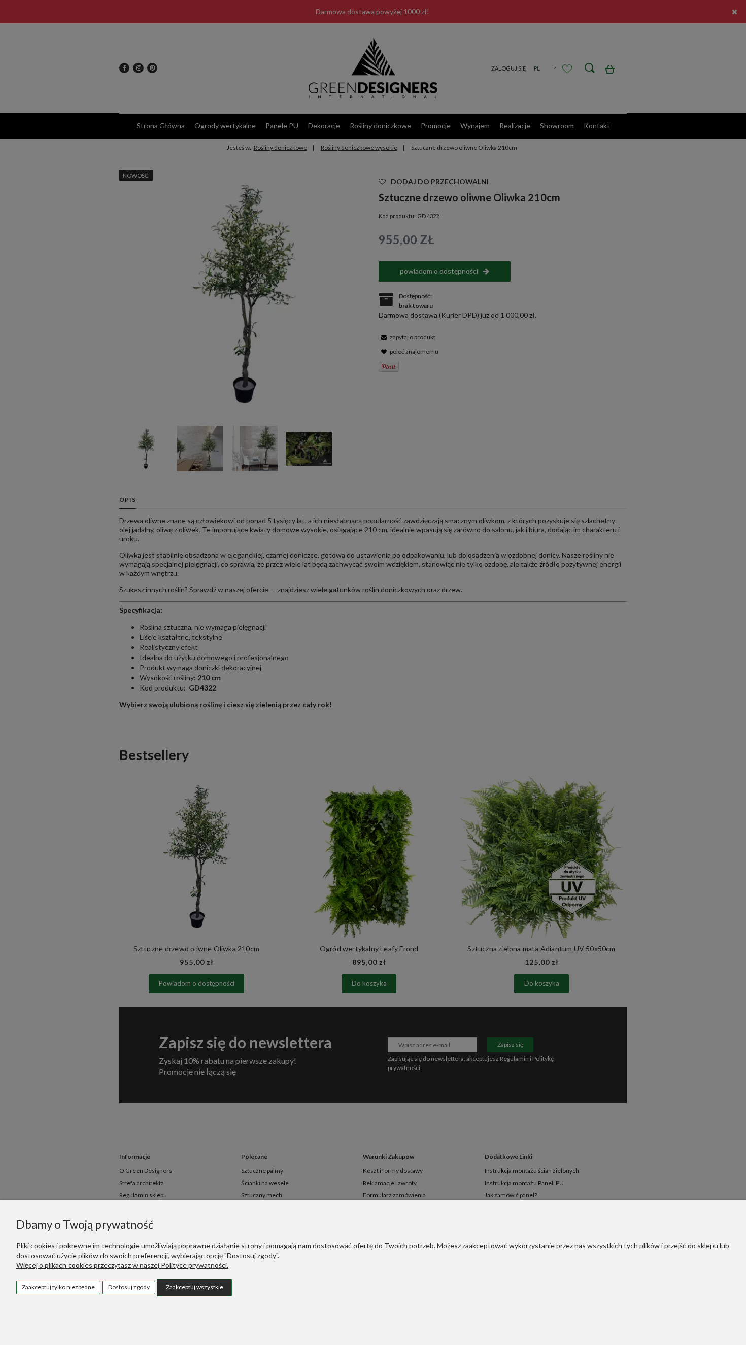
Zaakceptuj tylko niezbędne (58, 1287)
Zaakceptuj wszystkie (194, 1287)
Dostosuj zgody (129, 1287)
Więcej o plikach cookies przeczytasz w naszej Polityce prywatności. (122, 1265)
